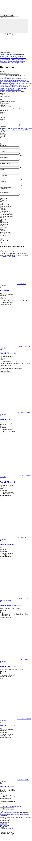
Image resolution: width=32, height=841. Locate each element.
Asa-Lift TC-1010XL (8, 353)
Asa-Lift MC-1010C (7, 544)
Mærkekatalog (24, 814)
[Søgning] (14, 26)
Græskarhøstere (5, 58)
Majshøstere (16, 59)
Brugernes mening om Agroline (10, 814)
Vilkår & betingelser (6, 812)
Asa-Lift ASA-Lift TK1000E (10, 605)
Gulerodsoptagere (5, 59)
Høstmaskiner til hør (6, 62)
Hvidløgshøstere (18, 62)
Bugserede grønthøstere (18, 58)
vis (1, 239)
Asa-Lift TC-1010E (7, 482)
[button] (16, 43)
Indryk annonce (5, 372)
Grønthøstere (13, 56)
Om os (2, 806)
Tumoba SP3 (5, 290)
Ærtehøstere (12, 61)
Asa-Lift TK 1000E (7, 786)
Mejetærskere (4, 56)
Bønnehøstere (20, 61)
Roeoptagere (22, 56)
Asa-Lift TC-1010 (7, 419)
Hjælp (6, 806)
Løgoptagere (24, 59)
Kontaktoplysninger (15, 806)
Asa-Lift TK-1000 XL (8, 666)
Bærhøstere (3, 61)
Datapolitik (16, 812)
